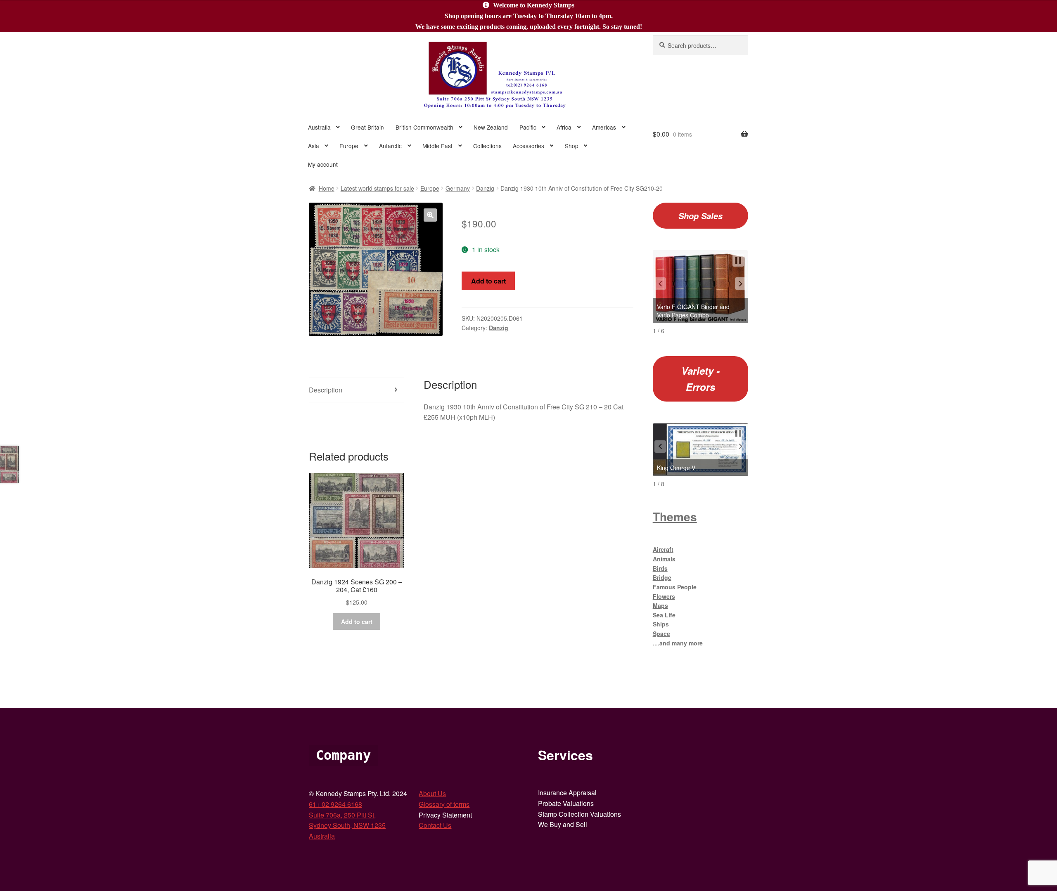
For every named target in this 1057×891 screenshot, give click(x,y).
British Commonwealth (424, 127)
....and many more (678, 643)
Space (661, 633)
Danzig (485, 188)
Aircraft (663, 549)
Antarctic (390, 146)
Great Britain (367, 127)
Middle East (437, 146)
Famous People (675, 587)
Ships (661, 624)
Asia (313, 146)
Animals (664, 559)
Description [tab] (325, 390)
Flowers (664, 596)
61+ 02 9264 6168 (335, 804)
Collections (487, 146)
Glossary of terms (444, 804)
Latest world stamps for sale (377, 188)
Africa (564, 127)
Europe (348, 146)
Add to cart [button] (356, 621)
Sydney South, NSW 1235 (347, 825)
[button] (430, 215)
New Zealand (491, 127)
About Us (432, 793)
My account (323, 164)
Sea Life (664, 615)
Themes (675, 516)
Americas (604, 127)
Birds (660, 568)
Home (326, 188)
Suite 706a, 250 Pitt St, (342, 815)
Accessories (528, 146)
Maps (660, 605)
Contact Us (435, 825)
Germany (458, 188)
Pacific (527, 127)
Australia (319, 127)
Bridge (662, 577)
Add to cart (488, 281)
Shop (571, 146)
